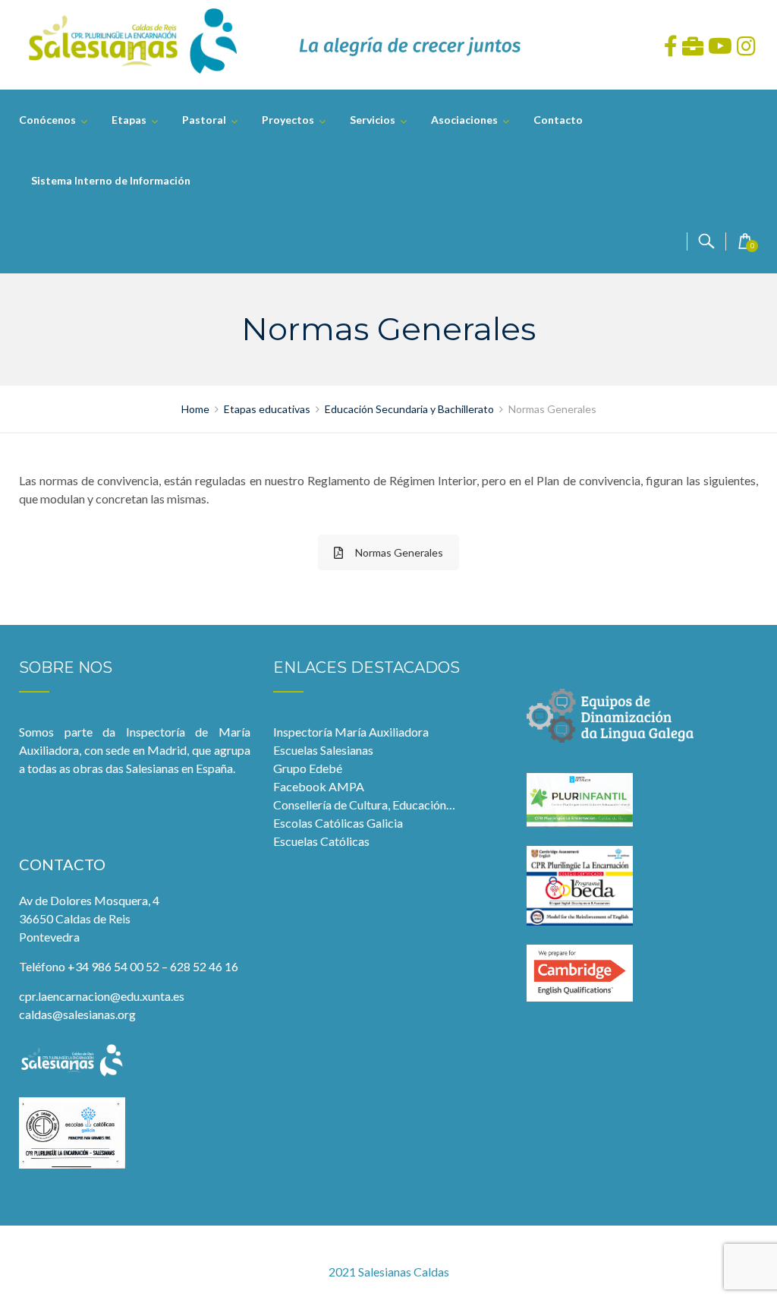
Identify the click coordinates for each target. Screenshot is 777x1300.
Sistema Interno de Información (110, 180)
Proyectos (288, 119)
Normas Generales (399, 552)
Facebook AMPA (318, 786)
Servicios (372, 119)
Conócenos (47, 119)
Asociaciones (464, 119)
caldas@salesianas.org (77, 1014)
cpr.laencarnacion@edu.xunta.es (101, 996)
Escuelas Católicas (321, 841)
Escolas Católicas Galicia (338, 823)
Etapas (129, 119)
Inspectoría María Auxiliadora (351, 731)
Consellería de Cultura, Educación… (364, 804)
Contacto (558, 119)
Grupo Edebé (307, 768)
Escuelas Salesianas (323, 750)
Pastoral (204, 119)
